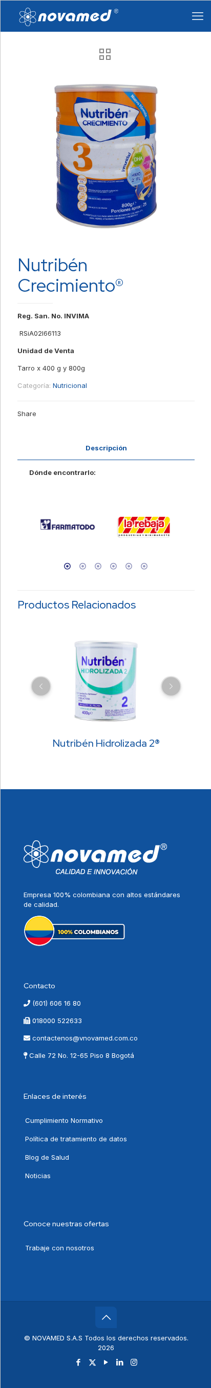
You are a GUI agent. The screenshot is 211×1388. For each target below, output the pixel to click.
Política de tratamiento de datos (76, 1139)
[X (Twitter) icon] (92, 1362)
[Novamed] (69, 16)
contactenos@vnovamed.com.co (84, 1038)
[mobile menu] (197, 16)
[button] (27, 531)
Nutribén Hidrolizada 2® (106, 743)
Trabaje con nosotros (59, 1248)
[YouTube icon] (106, 1362)
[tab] (106, 448)
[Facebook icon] (78, 1362)
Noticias (38, 1176)
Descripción (106, 448)
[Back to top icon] (106, 1317)
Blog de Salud (47, 1157)
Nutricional (70, 385)
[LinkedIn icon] (120, 1362)
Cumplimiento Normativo (64, 1120)
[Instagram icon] (134, 1362)
